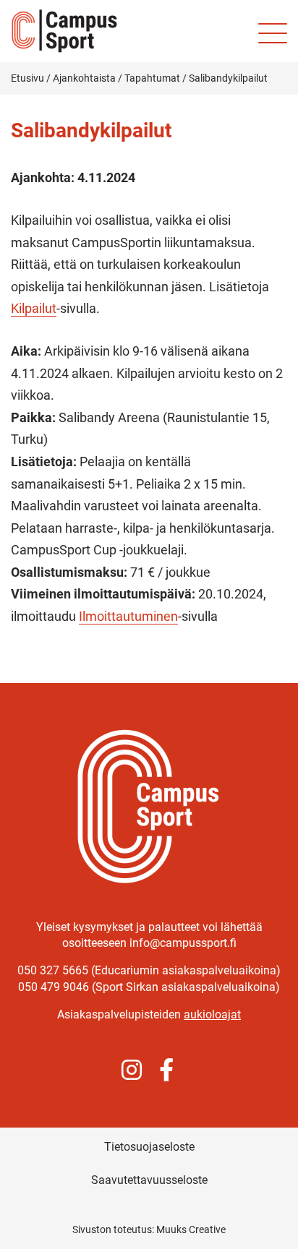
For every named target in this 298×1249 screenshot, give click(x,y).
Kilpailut (33, 308)
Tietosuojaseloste (149, 1147)
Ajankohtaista (84, 78)
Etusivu (27, 78)
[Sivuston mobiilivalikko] (272, 33)
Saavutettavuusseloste (149, 1180)
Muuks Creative (191, 1229)
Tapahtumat (152, 78)
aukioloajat (212, 1014)
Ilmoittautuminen (128, 616)
